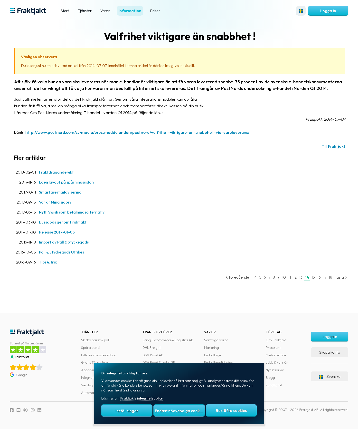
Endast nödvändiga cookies (180, 410)
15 (313, 277)
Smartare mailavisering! (61, 192)
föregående (238, 277)
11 (289, 277)
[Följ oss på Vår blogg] (25, 410)
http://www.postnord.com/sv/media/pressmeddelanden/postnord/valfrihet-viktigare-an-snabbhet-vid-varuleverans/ (137, 132)
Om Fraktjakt (276, 340)
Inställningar (126, 410)
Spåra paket (90, 347)
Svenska (333, 376)
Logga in (328, 10)
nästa (340, 277)
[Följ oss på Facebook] (12, 410)
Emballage (212, 355)
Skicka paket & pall (95, 340)
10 (284, 277)
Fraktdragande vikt (56, 172)
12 (295, 277)
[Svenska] (301, 11)
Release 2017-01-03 (57, 232)
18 (330, 277)
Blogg (270, 377)
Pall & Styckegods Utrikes (61, 252)
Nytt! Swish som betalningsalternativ (71, 212)
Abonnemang (92, 370)
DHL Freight (151, 347)
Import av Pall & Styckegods (64, 242)
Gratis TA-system (94, 362)
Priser (155, 10)
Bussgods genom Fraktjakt (62, 222)
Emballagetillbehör (218, 362)
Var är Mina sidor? (55, 202)
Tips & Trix (48, 262)
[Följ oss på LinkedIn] (39, 410)
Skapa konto (329, 352)
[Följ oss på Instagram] (33, 410)
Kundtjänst (274, 385)
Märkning (211, 347)
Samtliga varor (216, 340)
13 (300, 277)
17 (324, 277)
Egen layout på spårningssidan (66, 182)
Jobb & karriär (277, 362)
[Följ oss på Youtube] (18, 410)
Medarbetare (276, 355)
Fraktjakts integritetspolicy (141, 398)
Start (64, 10)
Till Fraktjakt (333, 146)
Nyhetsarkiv (275, 370)
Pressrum (273, 347)
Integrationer (91, 377)
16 (319, 277)
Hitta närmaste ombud (98, 355)
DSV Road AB (152, 355)
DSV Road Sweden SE (158, 362)
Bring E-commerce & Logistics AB (167, 340)
